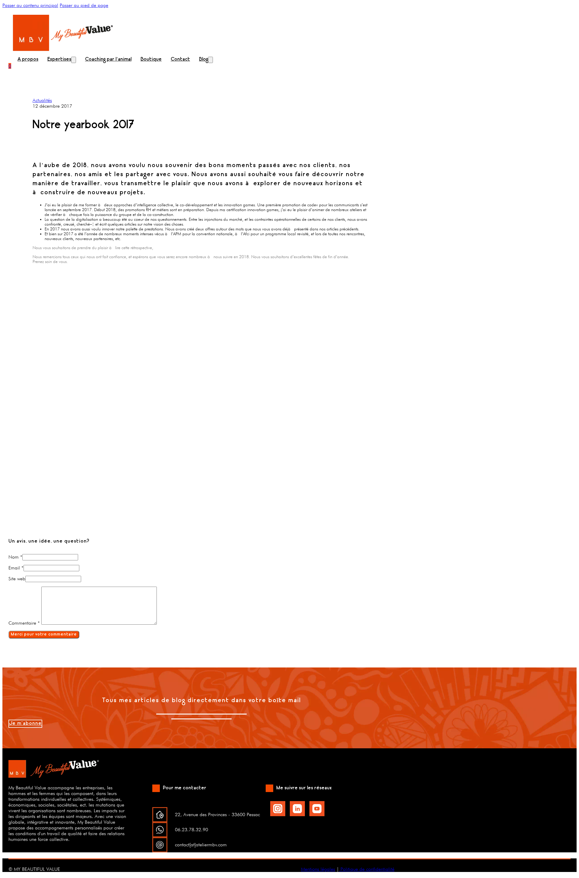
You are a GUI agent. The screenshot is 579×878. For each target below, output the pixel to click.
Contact (180, 59)
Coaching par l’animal (108, 59)
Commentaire (24, 623)
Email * (16, 568)
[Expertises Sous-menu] (73, 60)
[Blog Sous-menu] (210, 60)
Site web (16, 579)
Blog (203, 59)
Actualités (42, 100)
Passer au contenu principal (30, 5)
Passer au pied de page (84, 5)
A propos (27, 59)
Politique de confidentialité (366, 869)
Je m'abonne (25, 723)
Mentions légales (318, 869)
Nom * (15, 557)
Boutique (151, 59)
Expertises (59, 59)
